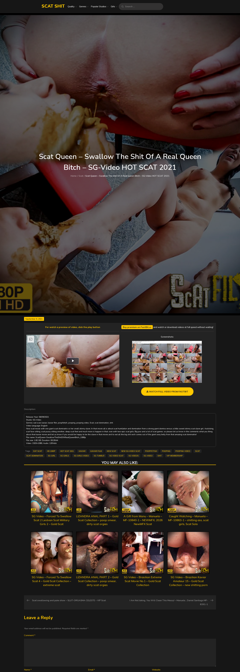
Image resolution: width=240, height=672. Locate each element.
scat (197, 451)
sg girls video (81, 455)
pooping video (182, 451)
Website (156, 669)
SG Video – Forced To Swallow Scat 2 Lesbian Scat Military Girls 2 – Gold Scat (51, 520)
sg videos (133, 455)
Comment (29, 635)
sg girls (64, 455)
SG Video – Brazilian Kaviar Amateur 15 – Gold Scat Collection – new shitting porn (188, 581)
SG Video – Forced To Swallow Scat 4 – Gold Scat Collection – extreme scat (51, 581)
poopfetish (151, 451)
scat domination (34, 455)
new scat (111, 451)
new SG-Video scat (130, 451)
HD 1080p (51, 451)
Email (91, 669)
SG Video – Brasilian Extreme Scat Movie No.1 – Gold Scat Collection (143, 581)
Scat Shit (53, 6)
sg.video (148, 455)
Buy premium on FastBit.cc (137, 327)
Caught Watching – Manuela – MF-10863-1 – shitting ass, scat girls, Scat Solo (188, 520)
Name (28, 669)
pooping (166, 451)
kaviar (82, 451)
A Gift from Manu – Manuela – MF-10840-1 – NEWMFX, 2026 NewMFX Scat (143, 520)
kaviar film (96, 451)
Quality (71, 6)
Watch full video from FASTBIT (168, 391)
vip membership (175, 455)
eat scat (37, 451)
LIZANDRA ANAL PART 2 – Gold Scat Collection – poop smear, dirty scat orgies (97, 581)
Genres (82, 6)
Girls (113, 6)
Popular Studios (98, 6)
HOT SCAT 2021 (67, 451)
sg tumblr (99, 455)
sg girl (51, 455)
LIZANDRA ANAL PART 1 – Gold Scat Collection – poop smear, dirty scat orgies (97, 520)
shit (160, 455)
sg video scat (116, 455)
